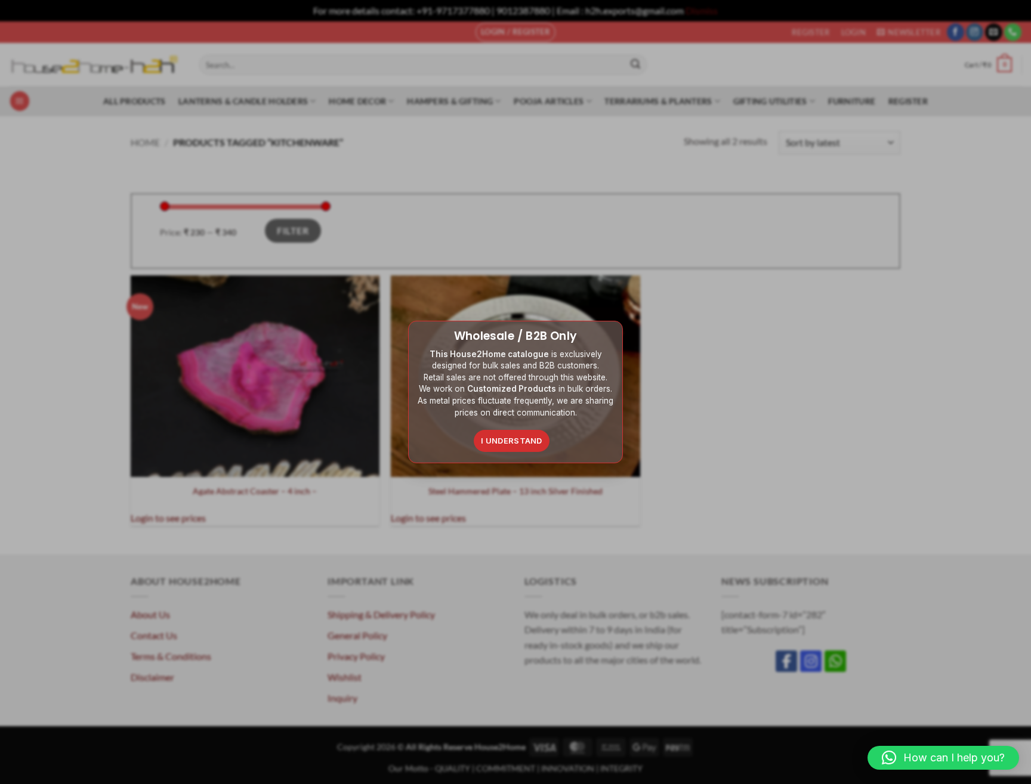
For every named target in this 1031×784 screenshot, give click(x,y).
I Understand (511, 440)
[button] (943, 758)
